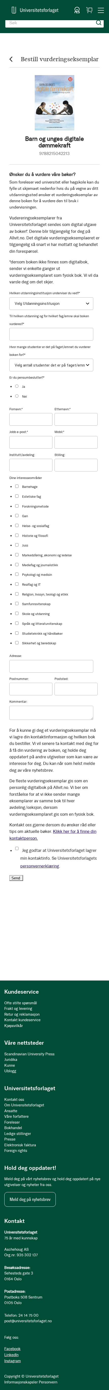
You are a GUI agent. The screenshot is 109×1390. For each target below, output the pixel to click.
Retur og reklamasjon (22, 1014)
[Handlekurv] (89, 10)
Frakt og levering (18, 1008)
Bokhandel (13, 1128)
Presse (9, 1139)
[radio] (56, 387)
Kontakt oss (14, 1099)
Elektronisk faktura (20, 1145)
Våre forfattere (16, 1116)
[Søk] (99, 23)
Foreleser (12, 1122)
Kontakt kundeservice (22, 1020)
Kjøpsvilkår (13, 1025)
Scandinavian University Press (29, 1054)
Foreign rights (15, 1150)
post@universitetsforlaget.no (28, 1321)
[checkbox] (56, 391)
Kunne (9, 1065)
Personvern (48, 1382)
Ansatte (10, 1111)
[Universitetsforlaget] (35, 10)
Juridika (10, 1059)
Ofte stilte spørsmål (20, 1003)
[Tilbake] (10, 59)
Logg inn (77, 10)
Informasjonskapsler (21, 1382)
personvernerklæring (39, 866)
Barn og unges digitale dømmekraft (54, 142)
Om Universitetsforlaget (24, 1105)
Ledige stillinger (17, 1133)
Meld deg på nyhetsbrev (30, 1199)
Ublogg (10, 1071)
